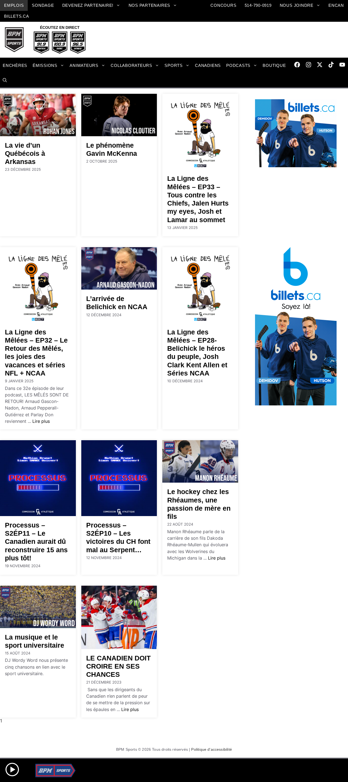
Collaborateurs (131, 65)
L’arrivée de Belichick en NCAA (116, 303)
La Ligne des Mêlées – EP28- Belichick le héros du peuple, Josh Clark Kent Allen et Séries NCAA (197, 352)
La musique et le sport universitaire (34, 641)
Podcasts (238, 65)
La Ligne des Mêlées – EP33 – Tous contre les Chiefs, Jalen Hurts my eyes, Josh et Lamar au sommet (198, 199)
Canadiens (208, 65)
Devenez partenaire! (88, 5)
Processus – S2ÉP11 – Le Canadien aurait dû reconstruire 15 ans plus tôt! (36, 541)
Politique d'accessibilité (211, 749)
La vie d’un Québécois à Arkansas (25, 153)
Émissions (45, 65)
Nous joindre (296, 5)
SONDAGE (43, 5)
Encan (336, 5)
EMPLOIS (14, 5)
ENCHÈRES (15, 65)
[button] (5, 80)
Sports (173, 65)
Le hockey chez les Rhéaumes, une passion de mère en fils (199, 504)
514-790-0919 (258, 5)
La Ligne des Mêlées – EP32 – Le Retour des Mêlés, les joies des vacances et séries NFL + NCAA (36, 352)
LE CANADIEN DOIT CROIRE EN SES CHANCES (118, 666)
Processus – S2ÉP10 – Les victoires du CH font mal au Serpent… (118, 537)
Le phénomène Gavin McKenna (111, 149)
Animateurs (84, 65)
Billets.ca (16, 16)
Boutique (274, 65)
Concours (223, 5)
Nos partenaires (149, 5)
